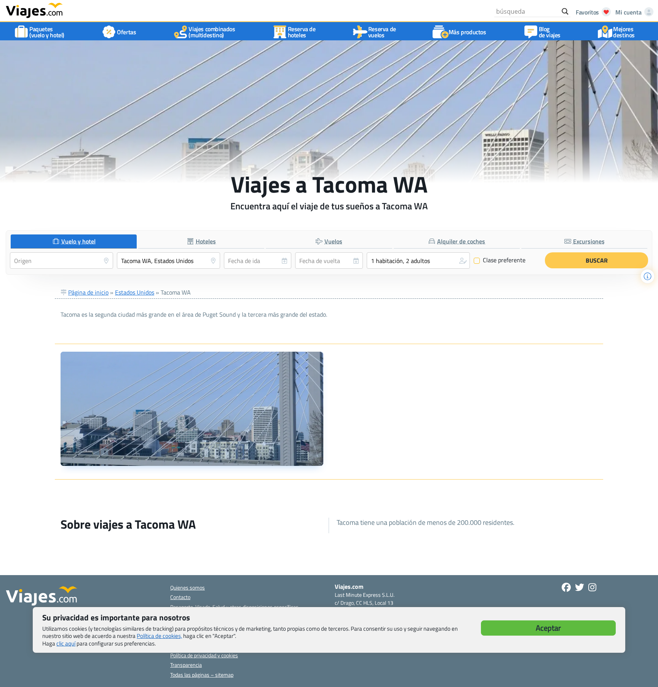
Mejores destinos (624, 32)
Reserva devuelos (382, 32)
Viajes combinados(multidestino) (211, 32)
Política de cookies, (159, 635)
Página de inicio (88, 292)
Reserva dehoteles (302, 32)
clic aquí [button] (65, 643)
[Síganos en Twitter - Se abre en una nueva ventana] (579, 587)
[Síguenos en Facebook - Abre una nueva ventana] (566, 587)
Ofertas (126, 32)
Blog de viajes (550, 32)
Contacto (180, 597)
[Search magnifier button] (565, 11)
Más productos (467, 32)
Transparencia (186, 665)
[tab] (74, 241)
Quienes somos (187, 587)
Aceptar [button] (548, 628)
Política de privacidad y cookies (204, 655)
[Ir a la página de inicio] (34, 9)
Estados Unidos (134, 292)
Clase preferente (499, 260)
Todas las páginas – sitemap (201, 675)
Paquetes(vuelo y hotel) (46, 32)
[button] (418, 260)
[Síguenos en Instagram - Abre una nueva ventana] (592, 587)
